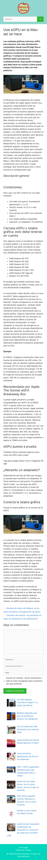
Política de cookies (23, 850)
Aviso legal (23, 847)
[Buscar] (40, 19)
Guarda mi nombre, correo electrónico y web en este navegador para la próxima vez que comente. (24, 681)
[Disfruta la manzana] (23, 8)
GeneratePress (23, 856)
